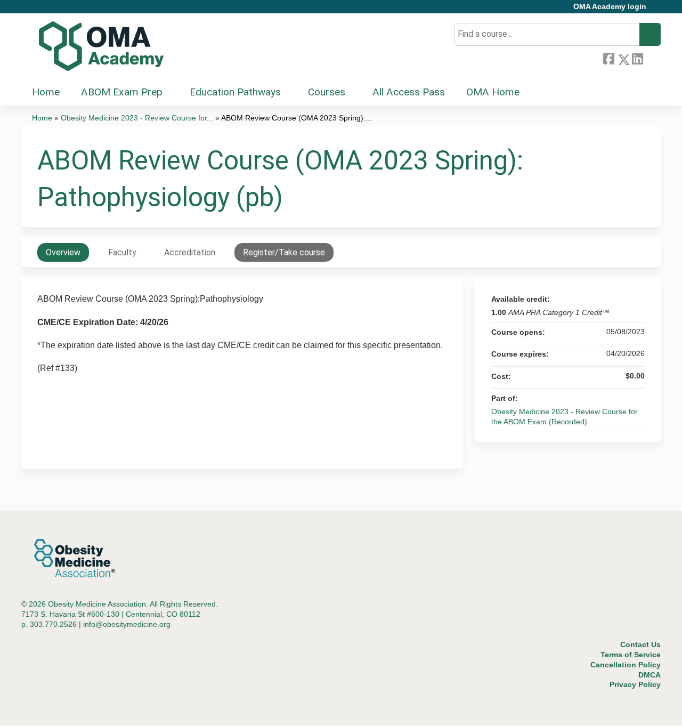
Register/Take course (284, 252)
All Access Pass (408, 92)
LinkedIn (637, 57)
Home (46, 92)
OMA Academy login (609, 7)
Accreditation (189, 252)
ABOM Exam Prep (122, 92)
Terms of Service (630, 654)
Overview (63, 252)
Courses (326, 92)
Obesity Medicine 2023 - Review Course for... (137, 118)
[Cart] (657, 10)
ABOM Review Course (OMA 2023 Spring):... (296, 118)
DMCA (649, 675)
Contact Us (640, 644)
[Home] (101, 46)
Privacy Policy (635, 684)
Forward (651, 57)
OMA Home (492, 92)
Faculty (122, 252)
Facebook (608, 57)
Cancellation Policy (625, 664)
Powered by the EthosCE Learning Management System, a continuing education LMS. (623, 708)
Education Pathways (235, 92)
